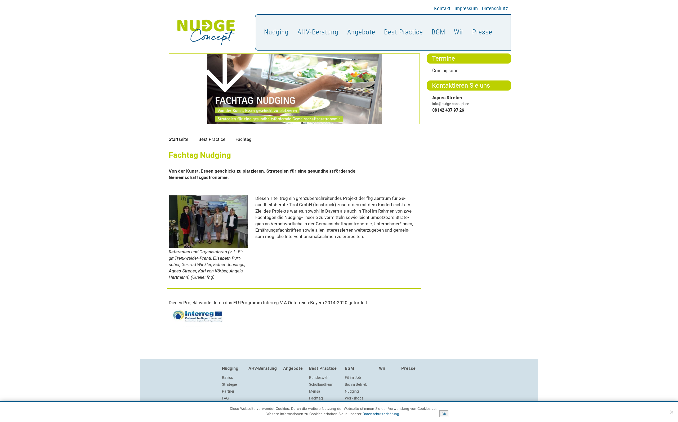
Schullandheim (321, 384)
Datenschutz (495, 8)
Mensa (314, 391)
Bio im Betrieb (356, 384)
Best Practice (403, 32)
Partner (228, 391)
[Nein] (671, 412)
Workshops (354, 398)
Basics (227, 377)
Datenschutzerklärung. (381, 414)
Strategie (229, 384)
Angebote (361, 32)
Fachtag (316, 398)
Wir (458, 32)
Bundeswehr (319, 377)
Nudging (276, 32)
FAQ (225, 398)
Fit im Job (353, 377)
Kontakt (442, 8)
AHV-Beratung (317, 32)
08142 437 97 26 (448, 110)
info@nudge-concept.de (450, 103)
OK (443, 414)
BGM (438, 32)
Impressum (466, 8)
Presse (482, 32)
